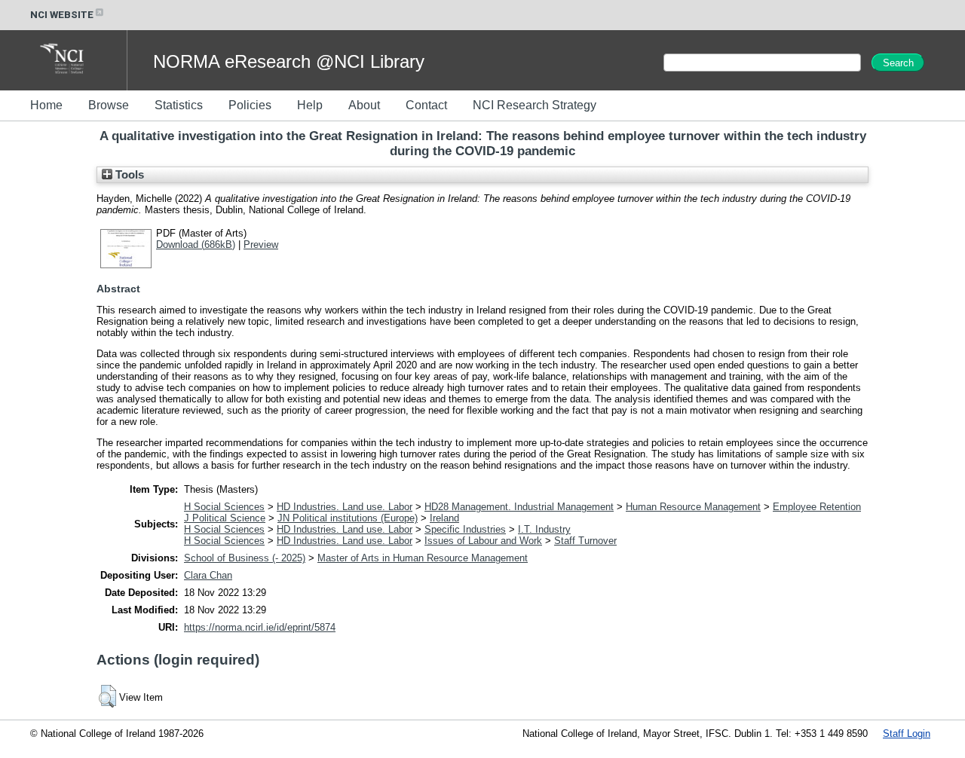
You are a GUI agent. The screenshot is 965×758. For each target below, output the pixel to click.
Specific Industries (465, 529)
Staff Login (906, 733)
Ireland (444, 518)
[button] (107, 696)
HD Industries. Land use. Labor (344, 506)
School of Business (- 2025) (244, 558)
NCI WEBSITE (61, 14)
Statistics (179, 105)
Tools (128, 175)
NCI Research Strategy (534, 105)
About (364, 105)
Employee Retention (817, 506)
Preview (261, 244)
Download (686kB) (195, 244)
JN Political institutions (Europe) (347, 518)
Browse (108, 105)
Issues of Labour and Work (483, 540)
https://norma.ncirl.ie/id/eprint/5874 (259, 627)
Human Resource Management (693, 506)
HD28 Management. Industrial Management (519, 506)
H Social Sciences (224, 506)
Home (46, 105)
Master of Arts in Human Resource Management (422, 558)
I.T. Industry (544, 529)
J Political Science (224, 518)
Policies (249, 105)
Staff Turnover (585, 540)
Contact (426, 105)
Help (310, 105)
